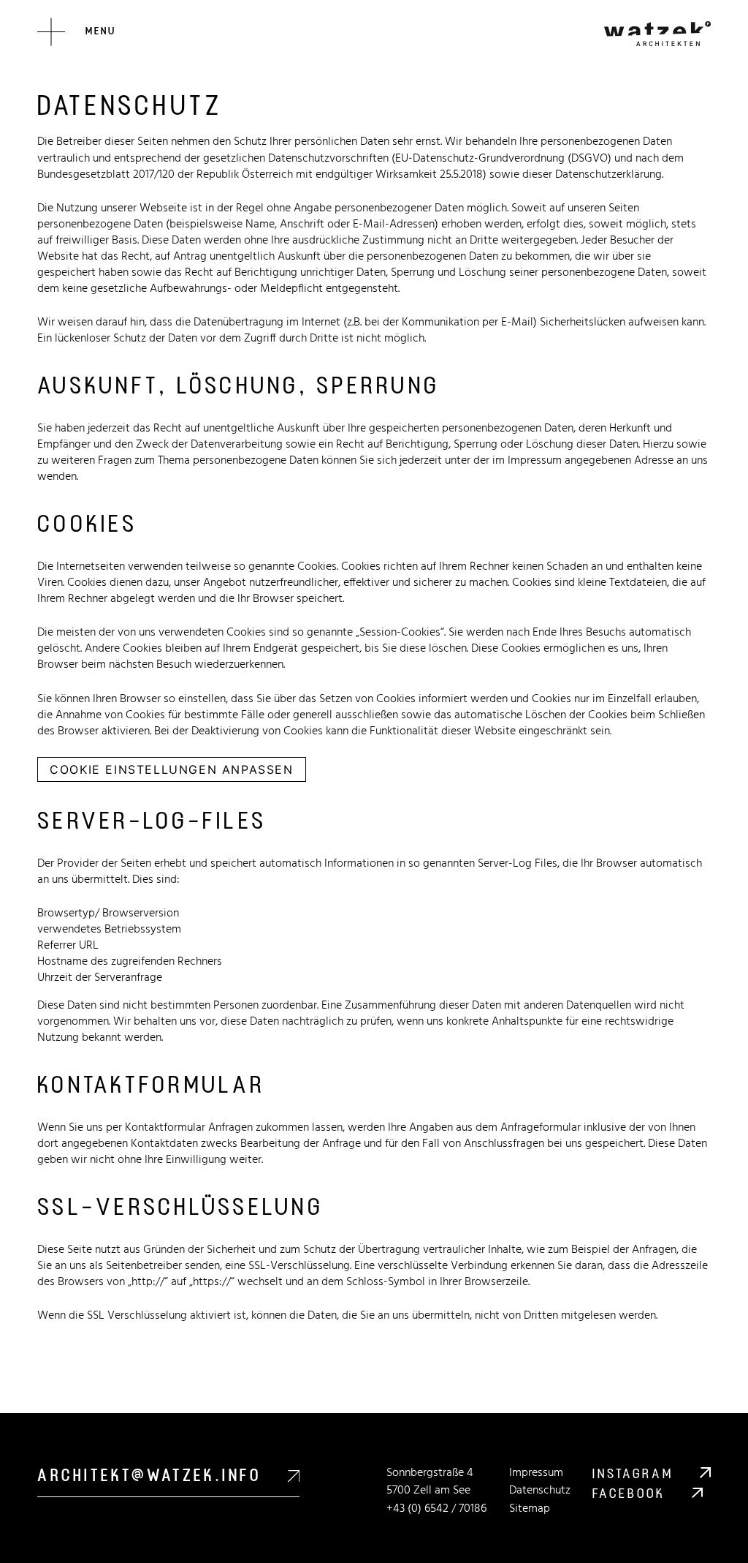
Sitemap (529, 1508)
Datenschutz (539, 1490)
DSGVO (589, 158)
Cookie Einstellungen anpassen (171, 769)
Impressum (535, 460)
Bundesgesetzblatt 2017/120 (106, 174)
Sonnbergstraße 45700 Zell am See (429, 1482)
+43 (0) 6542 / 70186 (436, 1508)
